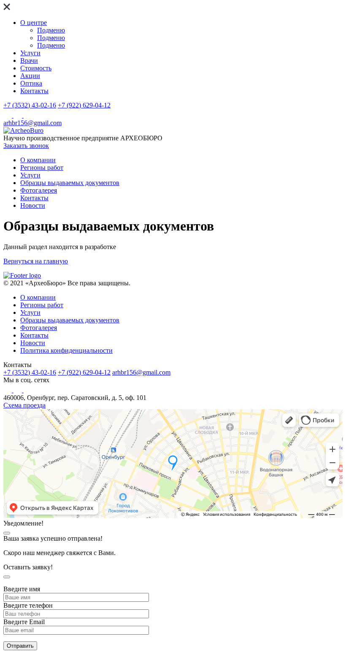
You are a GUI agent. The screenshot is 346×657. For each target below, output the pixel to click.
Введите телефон (28, 605)
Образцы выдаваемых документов (69, 182)
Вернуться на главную (35, 261)
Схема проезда (24, 405)
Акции (30, 75)
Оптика (31, 83)
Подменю (51, 30)
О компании (38, 160)
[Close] (6, 533)
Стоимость (35, 68)
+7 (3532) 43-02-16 (29, 105)
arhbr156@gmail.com (32, 122)
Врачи (29, 60)
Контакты (34, 90)
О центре (33, 22)
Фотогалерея (38, 190)
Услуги (30, 52)
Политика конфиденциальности (66, 350)
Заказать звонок (26, 145)
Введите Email (24, 621)
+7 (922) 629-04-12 (84, 105)
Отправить (20, 646)
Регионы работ (41, 167)
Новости (32, 205)
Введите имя (21, 589)
